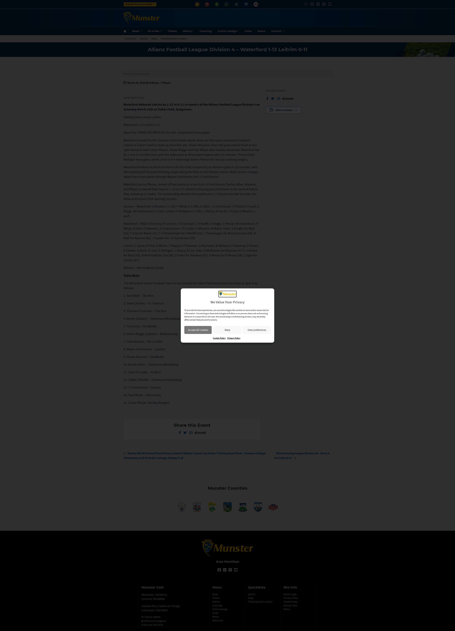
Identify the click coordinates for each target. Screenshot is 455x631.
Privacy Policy (233, 338)
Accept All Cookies (198, 330)
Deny (227, 330)
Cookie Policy (219, 338)
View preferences (257, 330)
